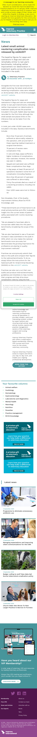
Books (20, 708)
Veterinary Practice (17, 77)
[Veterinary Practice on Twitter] (13, 693)
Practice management (13, 413)
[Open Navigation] (34, 30)
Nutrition (9, 407)
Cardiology (9, 390)
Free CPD (4, 702)
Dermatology (10, 393)
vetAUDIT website (8, 95)
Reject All (18, 299)
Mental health (10, 402)
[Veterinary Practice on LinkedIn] (24, 693)
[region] (18, 295)
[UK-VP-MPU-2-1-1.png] (18, 434)
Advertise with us (24, 705)
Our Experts (4, 708)
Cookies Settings (18, 294)
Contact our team (24, 702)
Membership (5, 698)
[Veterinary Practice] (6, 331)
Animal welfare (11, 387)
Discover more (9, 681)
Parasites (9, 410)
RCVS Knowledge (12, 416)
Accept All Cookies (18, 304)
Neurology (9, 404)
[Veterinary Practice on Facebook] (19, 693)
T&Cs (20, 712)
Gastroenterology (12, 396)
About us (21, 698)
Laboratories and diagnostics (16, 399)
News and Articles (7, 705)
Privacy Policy (23, 715)
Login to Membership (10, 35)
